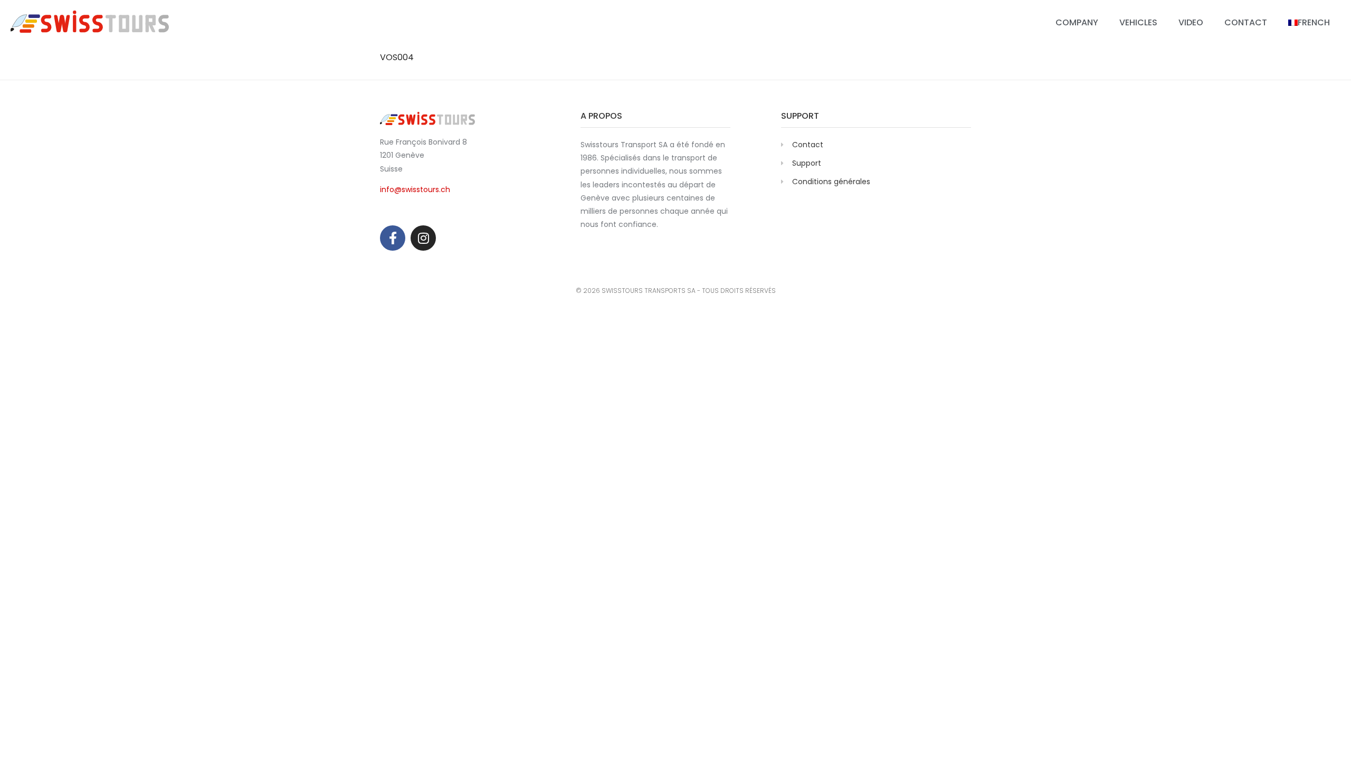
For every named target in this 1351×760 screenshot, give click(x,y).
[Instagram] (423, 238)
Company (1076, 22)
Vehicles (1138, 22)
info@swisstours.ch (415, 189)
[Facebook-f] (392, 238)
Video (1190, 22)
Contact (1245, 22)
